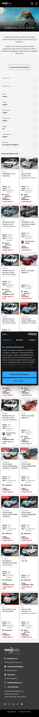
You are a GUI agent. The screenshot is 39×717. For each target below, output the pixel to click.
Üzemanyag (6, 110)
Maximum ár (6, 86)
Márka (4, 94)
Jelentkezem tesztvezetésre (19, 67)
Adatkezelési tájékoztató (13, 691)
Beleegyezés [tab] (7, 340)
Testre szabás (18, 381)
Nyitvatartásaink (10, 670)
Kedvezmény (6, 118)
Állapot (4, 126)
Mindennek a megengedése (19, 374)
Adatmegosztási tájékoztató (15, 697)
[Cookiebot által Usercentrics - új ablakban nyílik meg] (28, 334)
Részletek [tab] (19, 340)
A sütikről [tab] (32, 340)
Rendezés (5, 142)
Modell (4, 102)
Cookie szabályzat (11, 694)
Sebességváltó (6, 134)
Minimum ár (6, 78)
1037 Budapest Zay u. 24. (13, 662)
